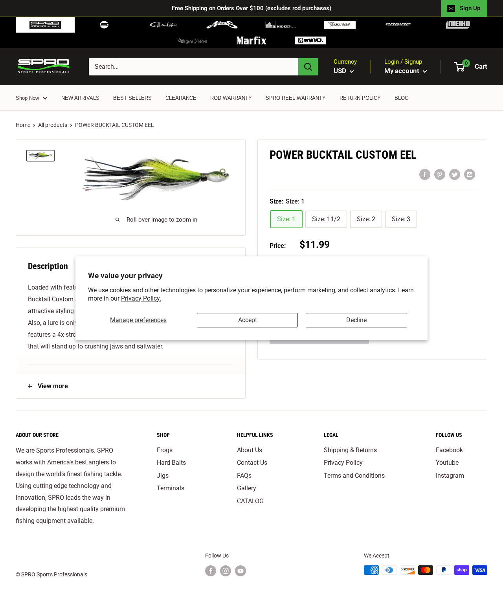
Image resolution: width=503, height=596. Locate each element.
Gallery (246, 488)
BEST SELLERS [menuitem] (132, 98)
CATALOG (250, 501)
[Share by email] (469, 174)
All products (52, 125)
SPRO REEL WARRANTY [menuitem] (296, 98)
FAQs (244, 475)
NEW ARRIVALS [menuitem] (80, 98)
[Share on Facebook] (424, 174)
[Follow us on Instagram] (225, 570)
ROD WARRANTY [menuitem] (231, 98)
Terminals (170, 488)
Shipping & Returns (350, 450)
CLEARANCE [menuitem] (180, 98)
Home (23, 125)
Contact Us (252, 462)
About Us (249, 450)
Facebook (449, 450)
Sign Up (470, 8)
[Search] (308, 66)
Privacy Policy (343, 462)
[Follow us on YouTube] (240, 570)
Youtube (447, 462)
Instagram (450, 475)
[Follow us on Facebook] (210, 570)
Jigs (163, 475)
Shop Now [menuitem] (27, 98)
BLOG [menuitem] (402, 98)
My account (402, 71)
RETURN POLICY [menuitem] (360, 98)
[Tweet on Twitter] (454, 174)
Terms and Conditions (354, 475)
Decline (356, 320)
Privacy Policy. (141, 298)
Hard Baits (171, 462)
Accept (247, 320)
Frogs (165, 450)
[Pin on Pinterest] (439, 174)
